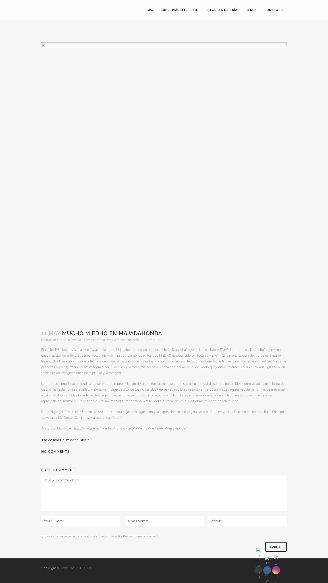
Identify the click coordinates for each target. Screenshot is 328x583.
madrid (59, 440)
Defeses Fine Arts (125, 340)
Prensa (76, 340)
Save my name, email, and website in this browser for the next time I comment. (102, 536)
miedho (72, 440)
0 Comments (152, 340)
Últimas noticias (94, 340)
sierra (84, 440)
